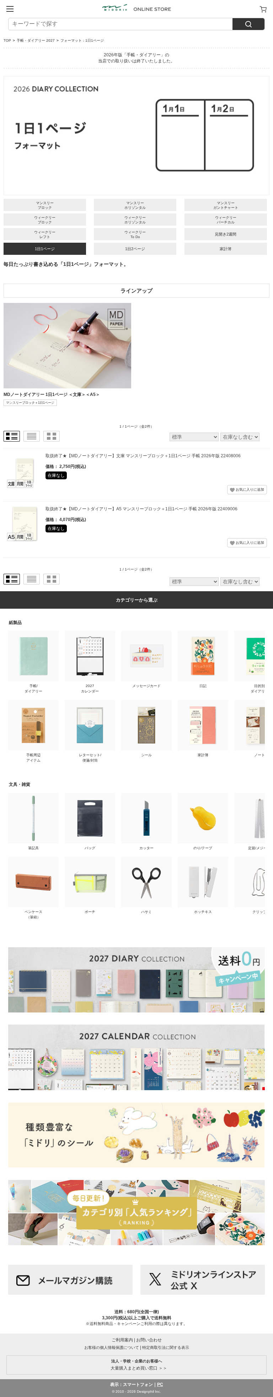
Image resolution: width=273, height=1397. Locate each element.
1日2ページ (135, 249)
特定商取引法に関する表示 (165, 1347)
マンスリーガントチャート (225, 205)
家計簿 (225, 249)
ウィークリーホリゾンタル (135, 220)
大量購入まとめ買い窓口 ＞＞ (136, 1364)
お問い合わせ (149, 1339)
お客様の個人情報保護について (111, 1347)
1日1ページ (45, 249)
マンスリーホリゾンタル (135, 205)
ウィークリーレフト (44, 234)
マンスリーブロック (45, 205)
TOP (7, 40)
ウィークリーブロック (44, 220)
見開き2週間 (225, 234)
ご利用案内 (122, 1339)
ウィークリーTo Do (135, 234)
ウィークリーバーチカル (225, 220)
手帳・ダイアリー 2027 (36, 40)
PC (160, 1384)
